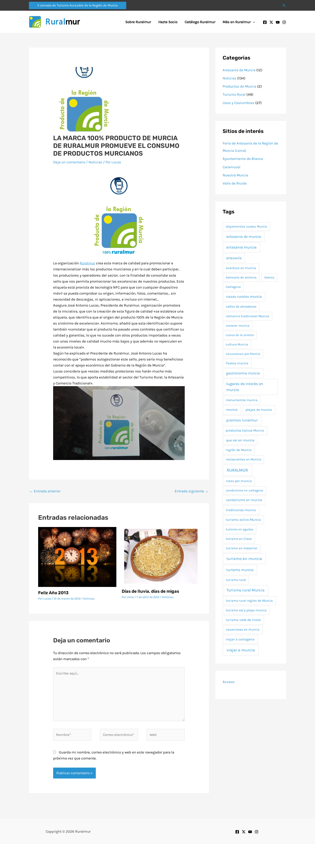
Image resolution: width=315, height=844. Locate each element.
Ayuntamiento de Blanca (243, 158)
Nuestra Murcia (235, 175)
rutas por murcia (239, 481)
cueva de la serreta (240, 335)
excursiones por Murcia (243, 354)
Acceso (228, 682)
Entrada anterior (44, 491)
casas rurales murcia (244, 296)
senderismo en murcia (244, 500)
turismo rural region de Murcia (249, 601)
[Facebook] (265, 22)
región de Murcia (239, 450)
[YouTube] (278, 22)
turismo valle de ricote (243, 620)
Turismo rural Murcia (245, 590)
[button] (77, 5)
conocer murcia (237, 325)
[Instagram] (284, 22)
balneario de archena (241, 277)
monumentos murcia (241, 400)
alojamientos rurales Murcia (246, 226)
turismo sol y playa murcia (246, 610)
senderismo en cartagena (244, 490)
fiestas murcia (237, 363)
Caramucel (231, 167)
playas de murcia (259, 410)
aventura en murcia (241, 268)
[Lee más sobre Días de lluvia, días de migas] (161, 556)
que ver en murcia (240, 440)
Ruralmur (87, 263)
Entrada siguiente (191, 491)
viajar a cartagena (240, 639)
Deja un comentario (69, 162)
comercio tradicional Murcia (247, 316)
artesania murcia (241, 247)
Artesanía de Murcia (239, 70)
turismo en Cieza (239, 539)
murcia (231, 410)
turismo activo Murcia (243, 520)
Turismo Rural (234, 94)
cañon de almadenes (241, 306)
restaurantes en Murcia (243, 459)
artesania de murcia (243, 236)
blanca (269, 277)
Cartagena (233, 287)
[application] (253, 22)
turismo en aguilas (239, 529)
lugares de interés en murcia (244, 386)
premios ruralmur (242, 420)
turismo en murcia (244, 558)
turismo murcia (240, 570)
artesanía (234, 258)
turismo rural (236, 580)
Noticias (95, 162)
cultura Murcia (237, 344)
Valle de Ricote (235, 183)
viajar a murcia (240, 650)
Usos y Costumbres (238, 103)
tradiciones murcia (241, 510)
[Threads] (256, 832)
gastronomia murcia (243, 373)
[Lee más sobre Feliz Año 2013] (77, 556)
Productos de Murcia (239, 86)
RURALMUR (237, 470)
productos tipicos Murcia (245, 430)
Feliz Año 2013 (53, 592)
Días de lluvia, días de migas (150, 591)
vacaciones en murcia (243, 629)
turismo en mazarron (241, 548)
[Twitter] (271, 22)
